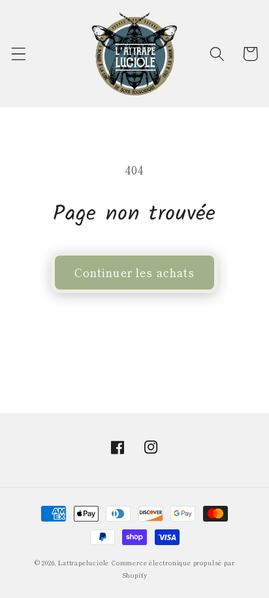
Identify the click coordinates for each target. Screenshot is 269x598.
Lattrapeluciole (83, 562)
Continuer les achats (134, 272)
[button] (18, 54)
